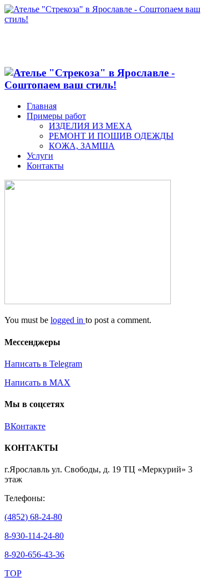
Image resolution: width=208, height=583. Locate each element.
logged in (67, 320)
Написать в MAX (37, 382)
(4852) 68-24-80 (33, 517)
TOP (13, 573)
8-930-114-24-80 (34, 535)
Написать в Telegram (43, 363)
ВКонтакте (24, 426)
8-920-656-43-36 (34, 554)
